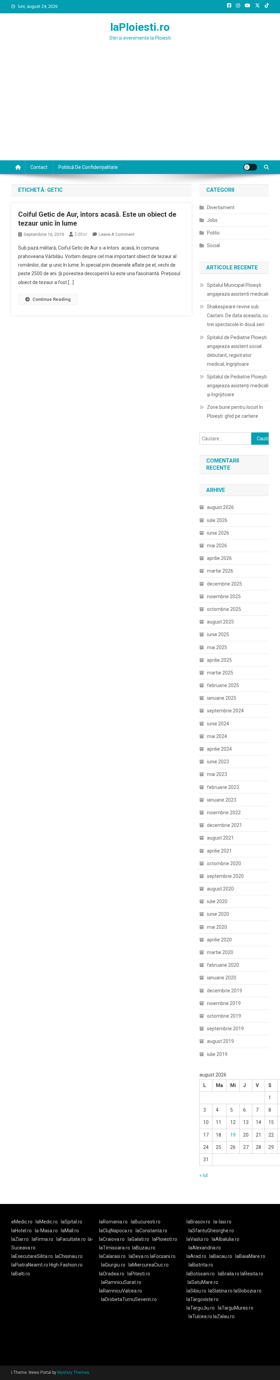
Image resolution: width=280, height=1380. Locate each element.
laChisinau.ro (69, 1256)
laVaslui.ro (199, 1239)
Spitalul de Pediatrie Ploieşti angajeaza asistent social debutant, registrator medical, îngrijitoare (237, 351)
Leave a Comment (117, 234)
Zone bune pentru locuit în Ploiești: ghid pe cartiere (235, 411)
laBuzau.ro (143, 1247)
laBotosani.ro (200, 1273)
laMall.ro (70, 1230)
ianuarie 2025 (221, 698)
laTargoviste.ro (202, 1299)
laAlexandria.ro (204, 1247)
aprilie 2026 (219, 558)
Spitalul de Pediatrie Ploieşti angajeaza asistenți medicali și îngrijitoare (237, 385)
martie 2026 (220, 571)
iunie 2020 (218, 914)
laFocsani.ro (163, 1256)
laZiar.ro (20, 1239)
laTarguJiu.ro (202, 1308)
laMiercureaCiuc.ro (148, 1265)
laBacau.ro (220, 1256)
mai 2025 (217, 647)
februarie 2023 (223, 787)
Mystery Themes (73, 1372)
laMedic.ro (47, 1221)
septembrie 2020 (225, 876)
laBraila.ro (228, 1273)
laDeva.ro (139, 1256)
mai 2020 (217, 927)
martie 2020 (220, 952)
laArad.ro (196, 1256)
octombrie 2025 (224, 609)
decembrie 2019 (224, 990)
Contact (38, 167)
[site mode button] (250, 167)
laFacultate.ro (71, 1239)
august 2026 (220, 507)
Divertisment (221, 207)
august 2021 (220, 838)
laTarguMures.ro (235, 1308)
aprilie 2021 (219, 851)
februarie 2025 (223, 685)
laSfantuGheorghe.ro (211, 1230)
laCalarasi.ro (112, 1256)
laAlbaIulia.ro (225, 1239)
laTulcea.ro (200, 1316)
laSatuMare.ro (202, 1282)
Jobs (212, 220)
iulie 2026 (217, 520)
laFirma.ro (42, 1239)
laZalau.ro (224, 1316)
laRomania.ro (113, 1221)
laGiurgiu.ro (114, 1265)
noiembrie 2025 (224, 596)
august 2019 (220, 1041)
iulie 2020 (217, 901)
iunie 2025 (218, 634)
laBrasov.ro (198, 1221)
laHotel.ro (21, 1230)
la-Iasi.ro (222, 1221)
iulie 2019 (217, 1054)
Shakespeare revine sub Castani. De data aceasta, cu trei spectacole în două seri (237, 315)
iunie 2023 (218, 761)
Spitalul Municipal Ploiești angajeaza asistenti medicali (237, 289)
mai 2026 (217, 545)
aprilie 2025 (219, 660)
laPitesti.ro (138, 1273)
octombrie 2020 (224, 863)
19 (233, 1135)
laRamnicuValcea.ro (120, 1291)
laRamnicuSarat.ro (121, 1282)
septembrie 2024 (225, 710)
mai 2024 (217, 736)
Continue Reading (51, 299)
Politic (213, 233)
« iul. (204, 1175)
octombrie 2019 (224, 1016)
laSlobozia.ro (248, 1291)
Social (213, 245)
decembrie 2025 (224, 584)
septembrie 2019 (225, 1028)
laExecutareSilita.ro (32, 1256)
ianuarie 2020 (221, 977)
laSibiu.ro (196, 1291)
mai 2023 (217, 774)
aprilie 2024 (219, 749)
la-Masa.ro (46, 1230)
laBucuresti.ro (145, 1221)
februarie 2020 (223, 965)
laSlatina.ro (220, 1291)
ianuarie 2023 (221, 800)
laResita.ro (251, 1273)
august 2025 (220, 622)
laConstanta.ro (151, 1230)
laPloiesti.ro (140, 27)
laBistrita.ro (200, 1265)
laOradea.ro (111, 1273)
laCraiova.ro (112, 1239)
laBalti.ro (20, 1273)
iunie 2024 (218, 723)
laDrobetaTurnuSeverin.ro (129, 1299)
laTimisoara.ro (114, 1247)
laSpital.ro (71, 1221)
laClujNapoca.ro (115, 1230)
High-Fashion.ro (66, 1265)
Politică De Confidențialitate (88, 167)
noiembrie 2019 (224, 1003)
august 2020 (220, 889)
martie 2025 (220, 672)
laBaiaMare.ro (250, 1256)
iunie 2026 (218, 533)
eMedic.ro (21, 1221)
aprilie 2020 (219, 939)
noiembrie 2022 (224, 812)
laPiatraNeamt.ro (29, 1265)
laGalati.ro (138, 1239)
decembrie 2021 (224, 825)
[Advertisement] (140, 109)
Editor (81, 234)
